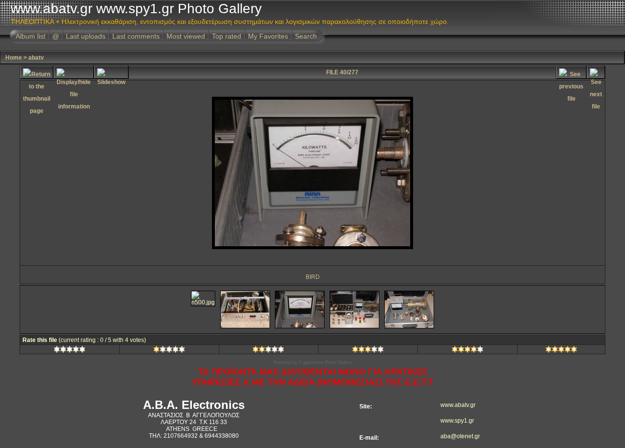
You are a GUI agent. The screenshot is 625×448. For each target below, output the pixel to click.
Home (13, 57)
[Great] (561, 350)
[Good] (368, 350)
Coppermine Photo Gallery (325, 362)
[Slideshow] (111, 72)
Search (306, 36)
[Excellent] (467, 350)
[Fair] (268, 350)
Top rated (226, 36)
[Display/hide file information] (74, 72)
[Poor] (169, 350)
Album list (30, 36)
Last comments (136, 36)
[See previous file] (571, 72)
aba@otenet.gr (454, 436)
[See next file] (596, 72)
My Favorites (268, 36)
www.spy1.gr (454, 420)
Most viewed (186, 36)
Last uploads (85, 36)
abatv (36, 57)
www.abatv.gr (454, 405)
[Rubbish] (69, 350)
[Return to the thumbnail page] (36, 72)
